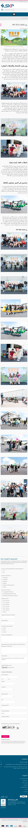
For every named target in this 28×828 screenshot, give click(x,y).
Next (26, 796)
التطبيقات (25, 785)
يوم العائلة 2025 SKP (13, 800)
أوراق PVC (25, 782)
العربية (25, 1)
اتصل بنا (25, 791)
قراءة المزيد (3, 807)
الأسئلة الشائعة (24, 787)
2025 (4, 804)
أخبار (22, 18)
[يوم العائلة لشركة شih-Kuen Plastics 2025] (14, 37)
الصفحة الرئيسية (23, 778)
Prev (21, 796)
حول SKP (25, 780)
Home (26, 18)
